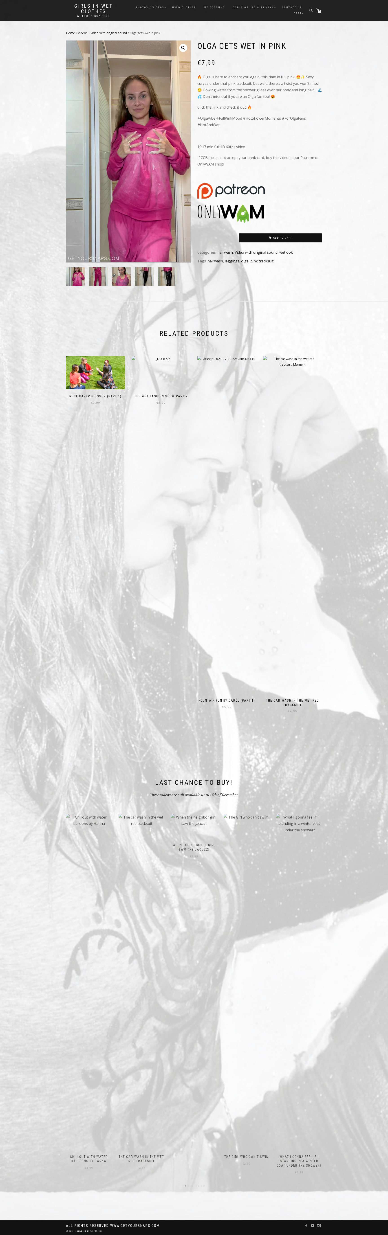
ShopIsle (71, 1230)
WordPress (96, 1230)
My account (214, 7)
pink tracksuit (261, 261)
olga (245, 261)
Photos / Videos (150, 7)
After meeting (299, 845)
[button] (183, 48)
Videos (83, 33)
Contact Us (292, 7)
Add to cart (282, 237)
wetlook (286, 252)
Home (70, 33)
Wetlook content (93, 16)
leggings (232, 261)
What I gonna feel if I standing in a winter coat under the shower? (246, 1161)
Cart (298, 13)
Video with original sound (108, 33)
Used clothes (184, 7)
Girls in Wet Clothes (93, 8)
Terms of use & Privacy (253, 7)
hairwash (225, 252)
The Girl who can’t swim (194, 1157)
